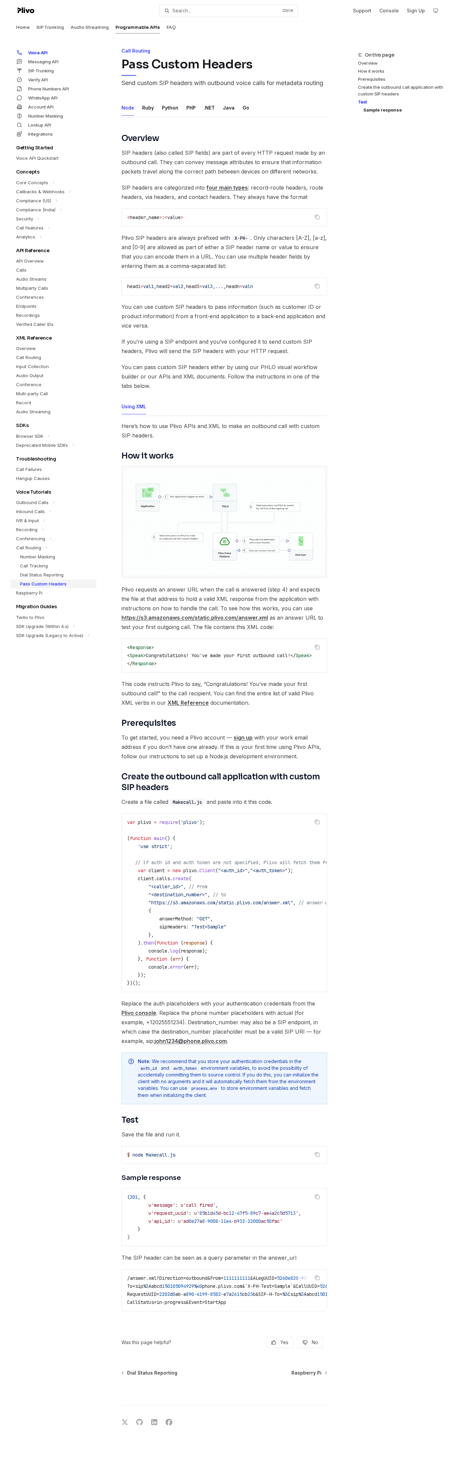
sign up (243, 737)
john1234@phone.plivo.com (191, 1041)
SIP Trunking (50, 27)
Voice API (38, 52)
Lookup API (39, 125)
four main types (227, 187)
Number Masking (45, 116)
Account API (41, 107)
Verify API (38, 79)
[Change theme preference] (435, 10)
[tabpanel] (224, 720)
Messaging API (43, 61)
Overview (368, 63)
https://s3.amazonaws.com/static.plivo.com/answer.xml (194, 617)
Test (362, 101)
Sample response (382, 110)
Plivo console (138, 1012)
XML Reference (188, 702)
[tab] (127, 107)
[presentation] (224, 655)
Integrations (40, 134)
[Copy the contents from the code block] (317, 217)
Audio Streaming (90, 27)
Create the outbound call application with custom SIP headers (400, 90)
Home (23, 27)
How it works (371, 71)
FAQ (171, 27)
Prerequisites (371, 79)
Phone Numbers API (48, 88)
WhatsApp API (43, 97)
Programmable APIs (137, 27)
